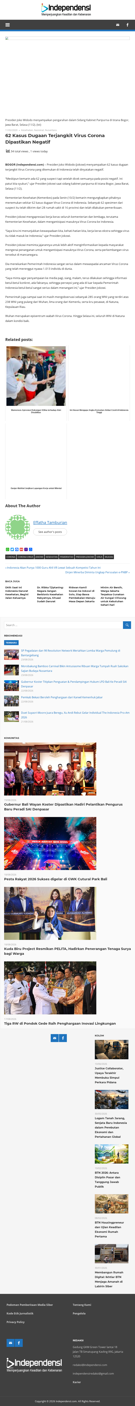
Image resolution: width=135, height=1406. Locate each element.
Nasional (39, 130)
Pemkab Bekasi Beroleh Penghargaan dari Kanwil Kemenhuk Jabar (62, 697)
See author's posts (50, 532)
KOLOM (99, 1035)
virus (99, 556)
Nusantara (51, 130)
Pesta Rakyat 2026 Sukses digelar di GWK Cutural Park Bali (55, 879)
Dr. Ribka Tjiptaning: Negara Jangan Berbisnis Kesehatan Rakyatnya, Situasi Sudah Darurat (50, 594)
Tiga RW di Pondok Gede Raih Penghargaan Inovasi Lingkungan (60, 1023)
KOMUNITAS (11, 738)
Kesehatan (27, 130)
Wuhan (109, 556)
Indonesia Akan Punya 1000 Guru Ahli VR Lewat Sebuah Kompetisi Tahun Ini (54, 567)
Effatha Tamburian (50, 522)
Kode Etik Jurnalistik (20, 1313)
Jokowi (39, 556)
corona (10, 556)
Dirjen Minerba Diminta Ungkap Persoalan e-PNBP (96, 572)
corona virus (25, 556)
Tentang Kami (82, 1305)
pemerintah (66, 556)
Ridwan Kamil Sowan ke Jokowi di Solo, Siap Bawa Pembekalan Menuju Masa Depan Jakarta (82, 594)
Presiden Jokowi (85, 556)
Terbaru (11, 642)
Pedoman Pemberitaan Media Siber (30, 1305)
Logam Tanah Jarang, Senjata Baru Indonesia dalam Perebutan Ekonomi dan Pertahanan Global (111, 1127)
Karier (77, 1382)
